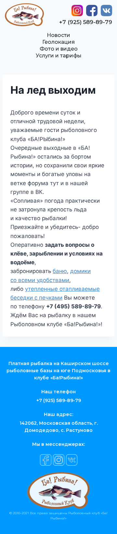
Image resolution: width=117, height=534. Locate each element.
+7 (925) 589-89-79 (85, 22)
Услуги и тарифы (59, 56)
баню (60, 271)
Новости (58, 35)
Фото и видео (59, 49)
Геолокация (58, 42)
